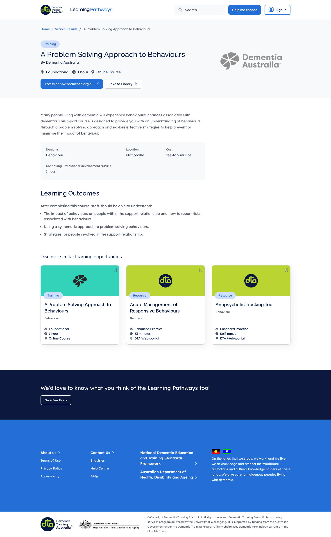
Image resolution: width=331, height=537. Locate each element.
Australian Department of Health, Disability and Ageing (166, 474)
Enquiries (98, 460)
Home (45, 29)
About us (49, 452)
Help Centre (100, 468)
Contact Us (101, 452)
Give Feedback (56, 400)
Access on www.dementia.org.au (69, 84)
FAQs (94, 476)
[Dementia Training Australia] (57, 524)
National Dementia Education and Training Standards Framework (166, 458)
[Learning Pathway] (101, 10)
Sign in (281, 10)
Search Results (66, 29)
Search (190, 10)
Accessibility (50, 476)
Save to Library (121, 84)
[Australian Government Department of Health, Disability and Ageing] (110, 524)
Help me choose (244, 10)
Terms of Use (51, 460)
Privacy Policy (51, 468)
